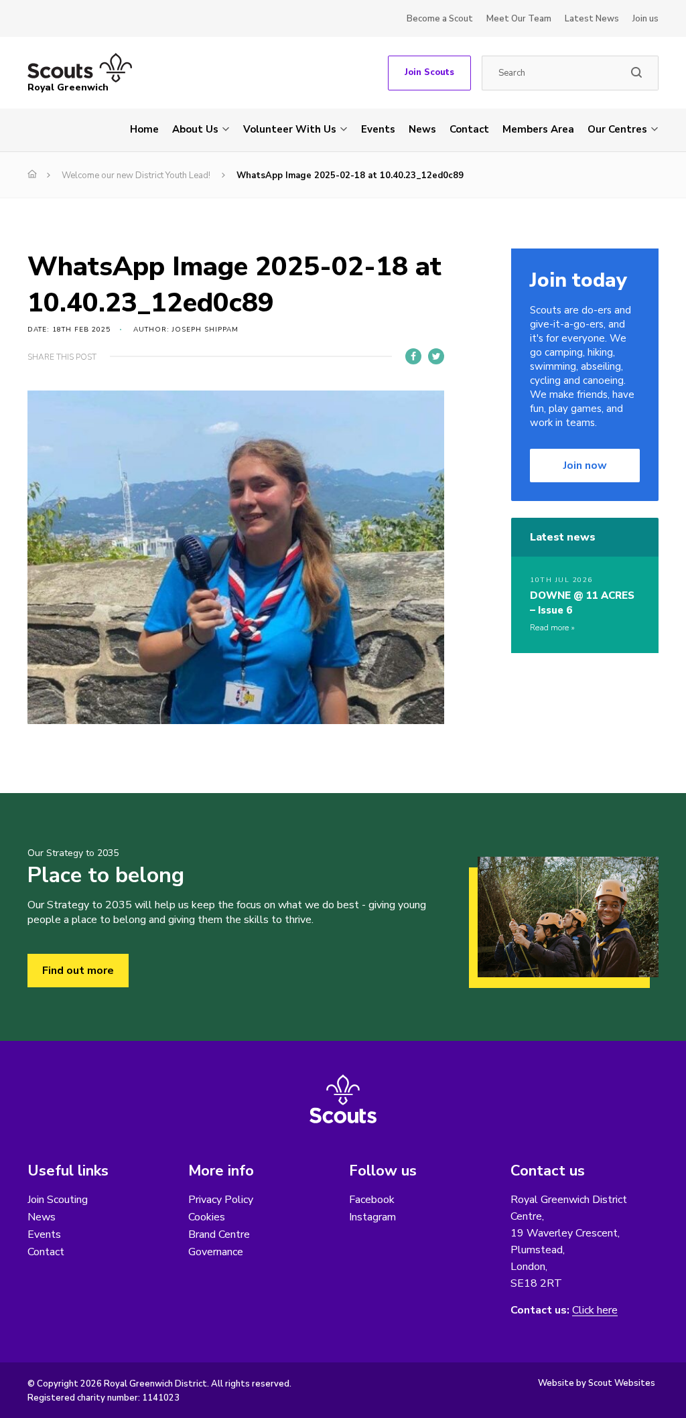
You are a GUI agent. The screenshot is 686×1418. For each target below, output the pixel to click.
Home (144, 129)
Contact (469, 129)
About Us (195, 129)
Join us (645, 19)
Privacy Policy (220, 1199)
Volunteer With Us (289, 129)
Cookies (206, 1217)
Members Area (538, 129)
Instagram (372, 1217)
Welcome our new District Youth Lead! (136, 175)
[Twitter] (436, 356)
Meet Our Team (518, 19)
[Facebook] (413, 356)
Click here (595, 1310)
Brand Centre (219, 1234)
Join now (585, 465)
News (422, 129)
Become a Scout (440, 19)
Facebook (372, 1199)
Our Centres (617, 129)
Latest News (592, 19)
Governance (215, 1252)
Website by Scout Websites (596, 1383)
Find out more (78, 970)
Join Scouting (57, 1199)
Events (378, 129)
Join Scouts (429, 72)
